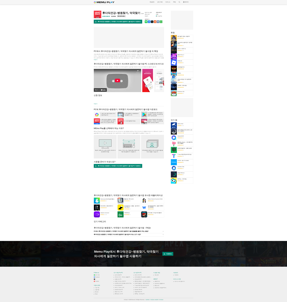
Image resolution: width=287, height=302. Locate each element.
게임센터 (152, 2)
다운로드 (169, 254)
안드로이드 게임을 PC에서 (160, 287)
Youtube (97, 281)
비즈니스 (167, 2)
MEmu (104, 2)
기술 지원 (97, 287)
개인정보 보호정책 (154, 299)
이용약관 (147, 299)
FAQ (174, 2)
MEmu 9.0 (157, 285)
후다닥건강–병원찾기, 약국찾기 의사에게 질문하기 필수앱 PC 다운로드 (119, 21)
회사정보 (161, 299)
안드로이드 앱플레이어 (160, 283)
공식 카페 (159, 2)
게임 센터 (157, 275)
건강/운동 (113, 16)
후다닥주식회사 (121, 16)
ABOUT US (157, 281)
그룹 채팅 (97, 289)
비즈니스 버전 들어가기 (180, 281)
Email (96, 294)
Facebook (97, 277)
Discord (96, 291)
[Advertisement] (129, 37)
